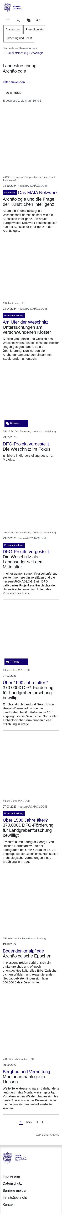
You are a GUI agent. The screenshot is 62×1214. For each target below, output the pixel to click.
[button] (31, 82)
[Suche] (18, 20)
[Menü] (8, 20)
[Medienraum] (28, 20)
